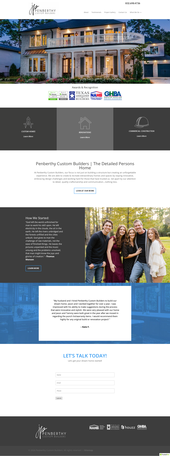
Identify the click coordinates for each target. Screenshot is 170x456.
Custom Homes (28, 131)
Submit (58, 398)
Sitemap (88, 450)
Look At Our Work (85, 191)
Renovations (85, 132)
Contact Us (123, 12)
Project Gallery (110, 12)
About (86, 12)
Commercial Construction (141, 131)
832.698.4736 (132, 3)
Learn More (28, 136)
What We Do (134, 12)
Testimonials (96, 12)
